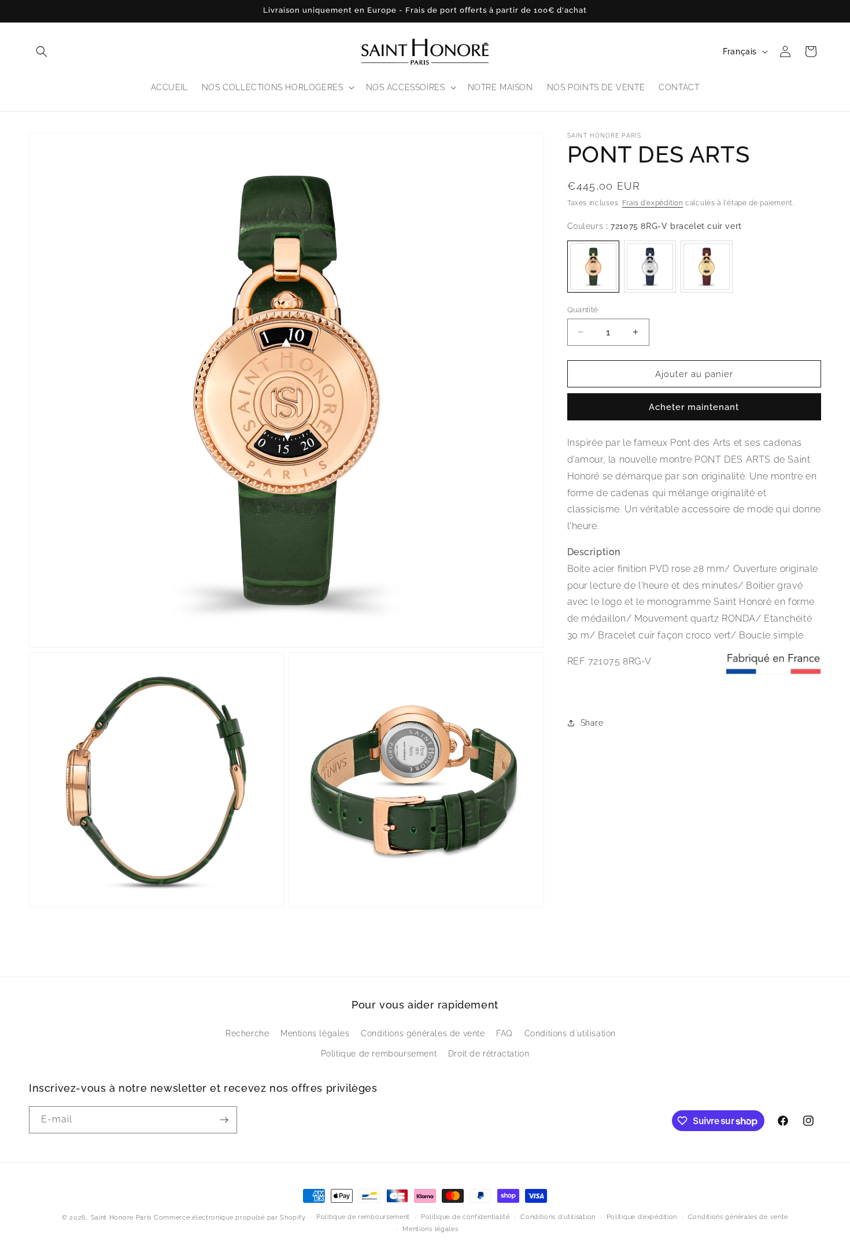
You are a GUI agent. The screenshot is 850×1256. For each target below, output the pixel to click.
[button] (41, 51)
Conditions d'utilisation (570, 1032)
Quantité (582, 309)
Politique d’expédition (642, 1217)
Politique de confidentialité (465, 1217)
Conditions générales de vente (423, 1032)
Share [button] (592, 722)
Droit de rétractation (489, 1053)
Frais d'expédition (652, 203)
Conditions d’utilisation (558, 1217)
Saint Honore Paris (121, 1217)
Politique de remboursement (379, 1053)
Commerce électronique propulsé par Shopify (229, 1217)
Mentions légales (315, 1032)
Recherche (247, 1032)
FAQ (504, 1032)
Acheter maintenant (694, 407)
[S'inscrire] (223, 1119)
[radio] (593, 266)
